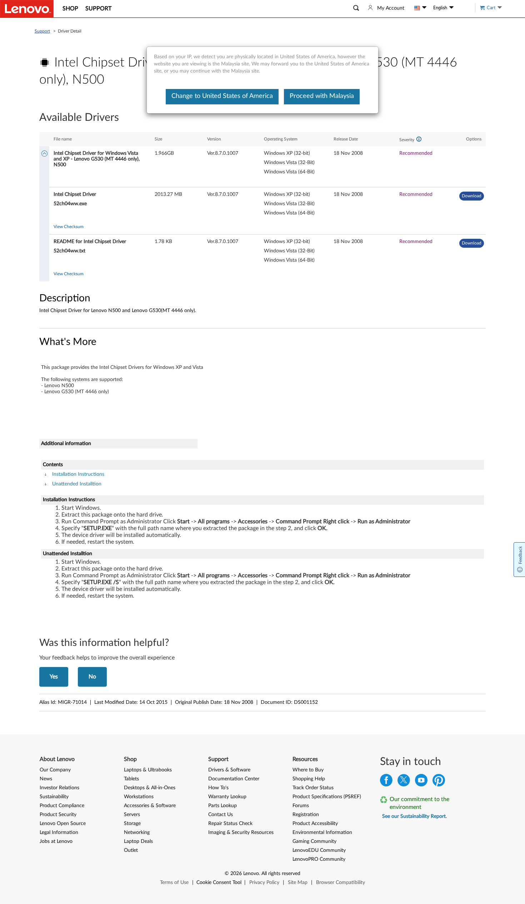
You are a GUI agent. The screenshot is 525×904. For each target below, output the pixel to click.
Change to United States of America (222, 96)
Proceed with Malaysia (322, 96)
